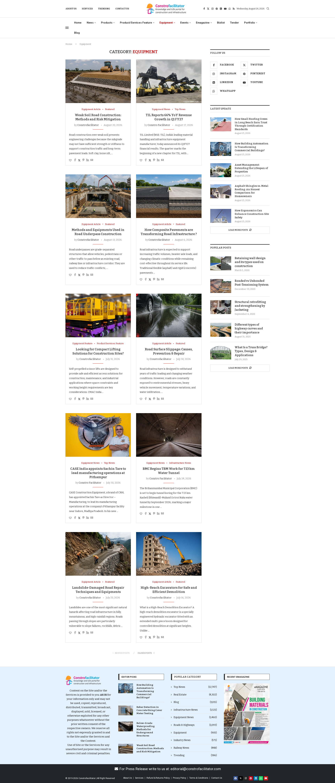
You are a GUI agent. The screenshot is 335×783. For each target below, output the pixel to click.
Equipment (166, 22)
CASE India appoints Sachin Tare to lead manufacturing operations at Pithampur (98, 473)
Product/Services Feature (136, 22)
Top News (195, 687)
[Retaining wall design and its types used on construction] (220, 263)
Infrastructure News (195, 709)
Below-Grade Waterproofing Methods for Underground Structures (145, 729)
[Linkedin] (221, 8)
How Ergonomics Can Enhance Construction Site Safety (252, 214)
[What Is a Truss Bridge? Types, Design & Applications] (220, 352)
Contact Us (122, 8)
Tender (234, 22)
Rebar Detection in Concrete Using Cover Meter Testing (149, 710)
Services (87, 8)
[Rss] (234, 8)
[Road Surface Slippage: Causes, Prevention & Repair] (169, 315)
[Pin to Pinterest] (83, 160)
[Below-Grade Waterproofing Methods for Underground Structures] (125, 726)
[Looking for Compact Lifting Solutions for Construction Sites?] (98, 315)
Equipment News (195, 717)
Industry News (195, 740)
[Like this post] (70, 160)
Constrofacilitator (88, 125)
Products (106, 22)
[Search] (268, 8)
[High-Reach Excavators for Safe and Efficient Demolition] (169, 554)
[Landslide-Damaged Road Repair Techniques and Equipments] (98, 554)
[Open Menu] (67, 27)
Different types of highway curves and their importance (249, 328)
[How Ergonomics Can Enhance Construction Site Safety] (220, 216)
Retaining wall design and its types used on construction (250, 262)
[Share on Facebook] (75, 160)
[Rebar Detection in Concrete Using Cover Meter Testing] (125, 710)
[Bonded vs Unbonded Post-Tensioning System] (220, 286)
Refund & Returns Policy (158, 778)
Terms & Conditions (198, 778)
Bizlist (221, 22)
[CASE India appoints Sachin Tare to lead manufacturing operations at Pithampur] (98, 435)
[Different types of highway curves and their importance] (220, 330)
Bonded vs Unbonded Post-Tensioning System (252, 282)
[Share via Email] (92, 160)
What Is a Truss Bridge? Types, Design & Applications (251, 351)
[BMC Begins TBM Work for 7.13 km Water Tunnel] (169, 435)
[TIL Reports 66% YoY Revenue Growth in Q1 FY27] (169, 81)
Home (77, 22)
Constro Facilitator (159, 125)
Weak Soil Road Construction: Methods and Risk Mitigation (150, 748)
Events (184, 22)
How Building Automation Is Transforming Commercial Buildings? (251, 147)
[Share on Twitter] (79, 160)
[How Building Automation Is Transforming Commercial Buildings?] (220, 149)
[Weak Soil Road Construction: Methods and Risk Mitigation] (98, 81)
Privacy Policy (179, 778)
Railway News (195, 747)
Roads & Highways (195, 725)
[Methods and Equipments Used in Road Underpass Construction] (98, 196)
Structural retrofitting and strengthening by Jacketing (250, 305)
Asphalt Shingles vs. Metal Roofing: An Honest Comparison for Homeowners (251, 191)
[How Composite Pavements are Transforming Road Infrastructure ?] (169, 196)
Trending (104, 8)
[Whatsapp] (229, 8)
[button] (228, 714)
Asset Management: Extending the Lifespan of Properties (251, 168)
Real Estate (195, 694)
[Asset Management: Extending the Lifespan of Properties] (220, 170)
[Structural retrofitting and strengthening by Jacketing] (220, 307)
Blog (77, 32)
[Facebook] (204, 8)
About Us (71, 8)
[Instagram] (212, 8)
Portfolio (249, 22)
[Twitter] (208, 8)
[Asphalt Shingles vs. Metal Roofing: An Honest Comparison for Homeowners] (220, 191)
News (90, 22)
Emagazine (203, 22)
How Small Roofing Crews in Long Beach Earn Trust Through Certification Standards (251, 124)
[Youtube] (225, 8)
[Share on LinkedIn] (87, 160)
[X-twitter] (241, 778)
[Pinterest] (216, 8)
